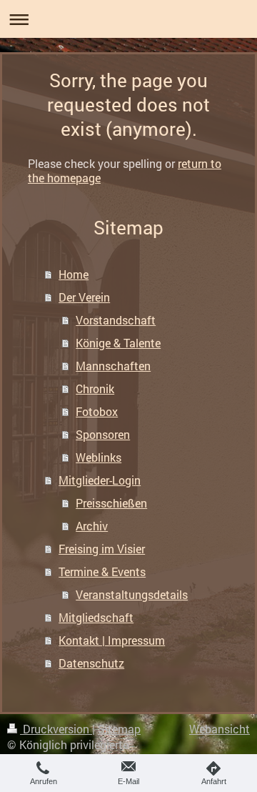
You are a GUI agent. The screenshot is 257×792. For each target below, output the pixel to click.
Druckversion (56, 728)
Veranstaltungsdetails (132, 594)
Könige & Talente (118, 342)
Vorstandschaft (116, 319)
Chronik (95, 388)
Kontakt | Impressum (112, 640)
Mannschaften (113, 365)
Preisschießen (111, 502)
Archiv (92, 525)
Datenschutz (91, 662)
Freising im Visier (102, 548)
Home (74, 274)
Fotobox (97, 411)
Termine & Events (102, 571)
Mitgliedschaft (96, 617)
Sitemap (119, 728)
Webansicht (219, 728)
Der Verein (84, 297)
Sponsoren (103, 434)
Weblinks (98, 457)
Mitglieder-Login (100, 479)
